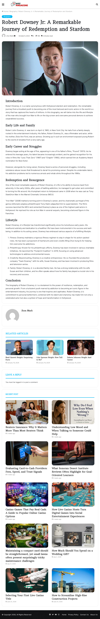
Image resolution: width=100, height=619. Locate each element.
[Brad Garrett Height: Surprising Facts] (19, 347)
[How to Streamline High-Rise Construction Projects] (73, 580)
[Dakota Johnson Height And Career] (80, 347)
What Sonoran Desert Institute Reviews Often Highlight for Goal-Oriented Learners (72, 472)
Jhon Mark (27, 310)
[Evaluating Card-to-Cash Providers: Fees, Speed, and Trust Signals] (27, 453)
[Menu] (3, 5)
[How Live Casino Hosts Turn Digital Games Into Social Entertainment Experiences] (73, 494)
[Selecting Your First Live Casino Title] (27, 580)
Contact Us (84, 615)
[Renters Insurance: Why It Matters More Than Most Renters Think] (27, 412)
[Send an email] (14, 36)
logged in (19, 382)
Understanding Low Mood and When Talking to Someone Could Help (71, 430)
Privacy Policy (73, 615)
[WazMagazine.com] (19, 4)
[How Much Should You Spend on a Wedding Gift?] (73, 536)
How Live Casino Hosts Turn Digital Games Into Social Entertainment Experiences (69, 513)
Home (5, 11)
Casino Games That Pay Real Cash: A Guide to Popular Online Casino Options (26, 513)
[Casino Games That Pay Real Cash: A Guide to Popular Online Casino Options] (27, 494)
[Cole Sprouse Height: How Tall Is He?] (50, 347)
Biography (13, 11)
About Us (94, 615)
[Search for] (97, 5)
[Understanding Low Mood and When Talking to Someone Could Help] (73, 412)
